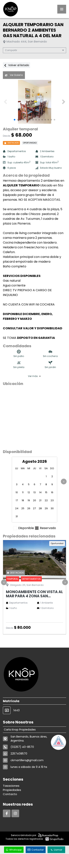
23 (52, 500)
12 (29, 492)
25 (22, 508)
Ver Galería (16, 75)
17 (17, 500)
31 (17, 516)
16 (52, 492)
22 (46, 500)
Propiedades (12, 790)
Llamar (58, 849)
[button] (63, 102)
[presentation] (64, 481)
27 (34, 508)
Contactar (37, 849)
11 (23, 492)
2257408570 (19, 753)
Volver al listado (18, 65)
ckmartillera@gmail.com (27, 760)
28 (40, 508)
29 (46, 508)
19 (29, 500)
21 (40, 500)
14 (40, 492)
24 (16, 508)
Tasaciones (11, 786)
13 (34, 492)
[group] (34, 102)
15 (46, 492)
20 (34, 500)
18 (23, 500)
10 (17, 492)
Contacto (10, 794)
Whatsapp (15, 849)
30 (52, 508)
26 (28, 508)
